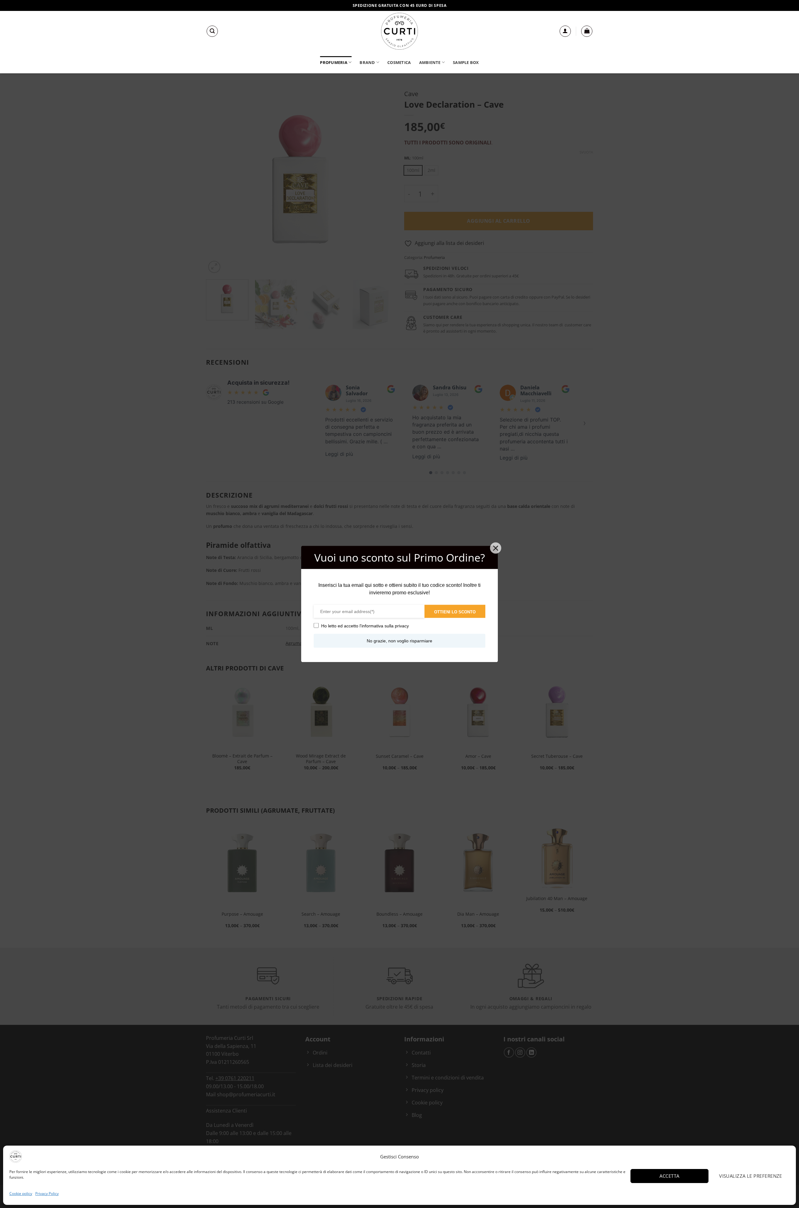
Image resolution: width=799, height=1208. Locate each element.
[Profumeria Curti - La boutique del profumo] (399, 31)
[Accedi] (565, 31)
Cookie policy (20, 1193)
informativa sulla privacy (385, 625)
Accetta (669, 1176)
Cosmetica (399, 62)
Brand (367, 62)
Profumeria (333, 62)
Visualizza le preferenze (750, 1176)
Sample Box (466, 62)
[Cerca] (212, 31)
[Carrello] (586, 31)
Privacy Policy (47, 1193)
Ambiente (430, 62)
